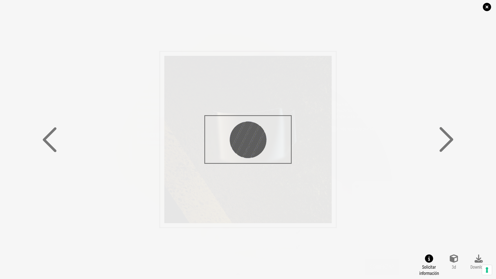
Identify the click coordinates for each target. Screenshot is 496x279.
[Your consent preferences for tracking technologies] (487, 270)
